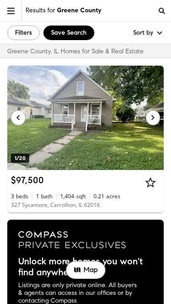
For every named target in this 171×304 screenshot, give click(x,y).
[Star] (150, 182)
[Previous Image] (18, 117)
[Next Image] (153, 117)
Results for (63, 10)
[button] (11, 10)
